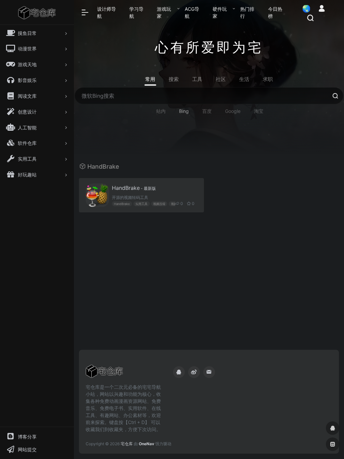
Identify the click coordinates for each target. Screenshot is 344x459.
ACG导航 (192, 12)
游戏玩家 (164, 12)
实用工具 (141, 204)
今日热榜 (275, 12)
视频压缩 (159, 204)
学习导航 (136, 12)
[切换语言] (304, 8)
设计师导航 (106, 12)
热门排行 (247, 12)
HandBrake (134, 187)
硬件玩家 (220, 12)
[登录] (321, 9)
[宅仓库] (104, 373)
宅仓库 (127, 443)
